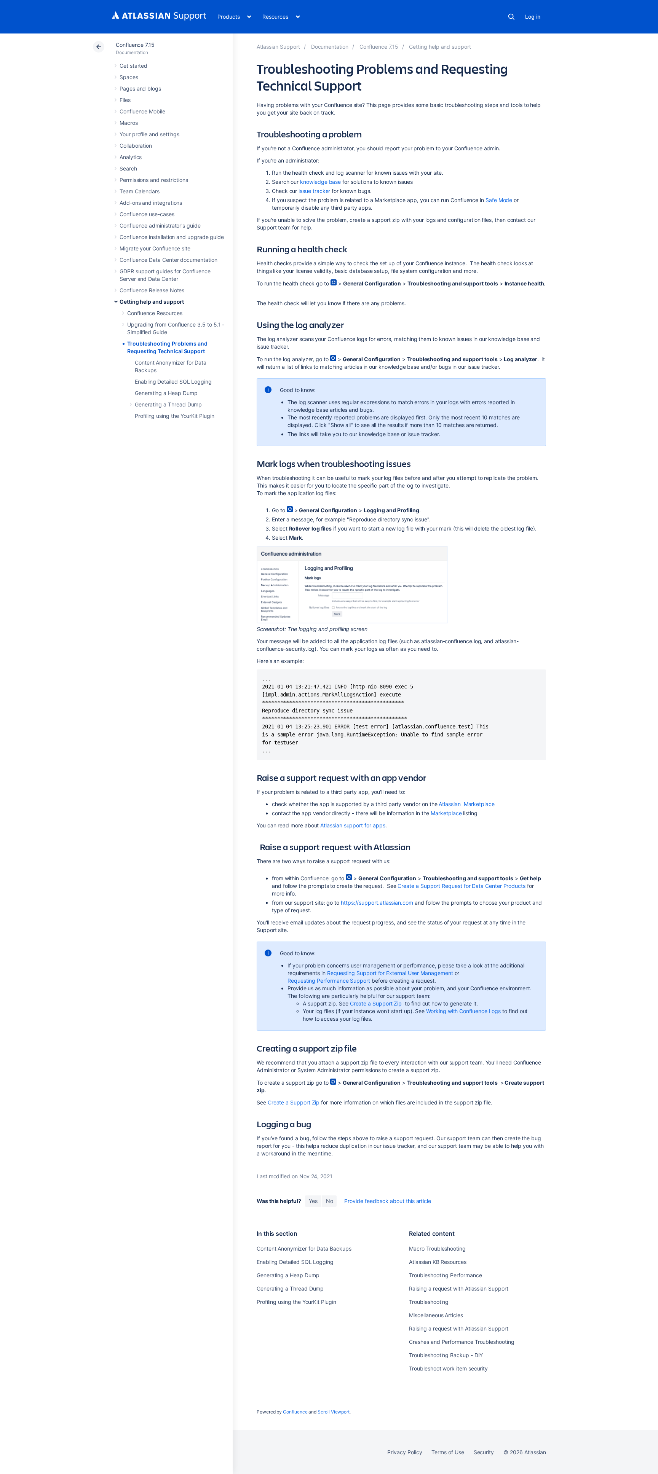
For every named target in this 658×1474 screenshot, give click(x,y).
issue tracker (314, 191)
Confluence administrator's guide (160, 225)
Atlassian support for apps (352, 825)
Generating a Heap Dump (166, 393)
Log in (532, 16)
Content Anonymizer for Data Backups (304, 1248)
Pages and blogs (140, 88)
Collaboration (136, 145)
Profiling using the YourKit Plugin (174, 416)
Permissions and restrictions (154, 180)
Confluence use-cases (147, 214)
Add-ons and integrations (151, 202)
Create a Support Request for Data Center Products (461, 886)
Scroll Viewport (334, 1412)
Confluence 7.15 (135, 44)
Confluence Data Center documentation (168, 260)
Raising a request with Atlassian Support (458, 1288)
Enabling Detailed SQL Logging (173, 381)
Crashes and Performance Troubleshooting (461, 1342)
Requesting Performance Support (328, 980)
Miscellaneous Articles (436, 1315)
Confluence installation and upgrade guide (172, 237)
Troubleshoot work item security (448, 1368)
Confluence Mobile (142, 111)
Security (484, 1452)
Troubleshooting (429, 1302)
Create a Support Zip (376, 1003)
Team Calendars (140, 191)
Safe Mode (499, 200)
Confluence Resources (154, 313)
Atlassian (450, 804)
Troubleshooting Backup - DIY (446, 1355)
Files (125, 100)
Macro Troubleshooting (437, 1248)
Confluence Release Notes (152, 290)
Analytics (131, 157)
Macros (129, 123)
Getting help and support (152, 301)
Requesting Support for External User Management (390, 973)
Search (511, 17)
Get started (133, 65)
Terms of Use (447, 1452)
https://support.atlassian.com (377, 902)
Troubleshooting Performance (445, 1275)
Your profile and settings (149, 134)
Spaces (129, 77)
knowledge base (320, 181)
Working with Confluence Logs (463, 1011)
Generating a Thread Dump (168, 404)
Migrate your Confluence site (155, 248)
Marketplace (479, 804)
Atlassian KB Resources (437, 1262)
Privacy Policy (404, 1452)
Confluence (295, 1412)
